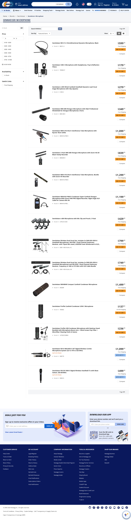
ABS (106, 460)
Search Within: (36, 29)
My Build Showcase (33, 475)
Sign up (50, 426)
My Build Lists (32, 472)
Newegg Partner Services (86, 463)
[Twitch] (118, 507)
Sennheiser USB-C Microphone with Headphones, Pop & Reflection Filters (75, 66)
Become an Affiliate (84, 466)
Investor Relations (59, 457)
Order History (32, 460)
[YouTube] (114, 507)
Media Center (58, 460)
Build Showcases (84, 493)
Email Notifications (33, 478)
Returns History (32, 463)
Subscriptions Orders (34, 481)
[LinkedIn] (106, 507)
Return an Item (7, 460)
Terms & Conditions (8, 511)
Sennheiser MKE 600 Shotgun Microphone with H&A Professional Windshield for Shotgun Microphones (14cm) (75, 110)
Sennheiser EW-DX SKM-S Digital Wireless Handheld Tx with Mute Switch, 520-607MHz (75, 371)
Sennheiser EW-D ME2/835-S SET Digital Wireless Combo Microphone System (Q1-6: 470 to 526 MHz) (72, 349)
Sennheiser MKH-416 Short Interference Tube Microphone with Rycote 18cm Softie (74, 132)
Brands (12, 16)
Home (5, 16)
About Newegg (58, 454)
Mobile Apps (82, 481)
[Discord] (122, 507)
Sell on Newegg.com (85, 457)
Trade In (81, 500)
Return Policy (6, 463)
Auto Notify (120, 355)
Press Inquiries (58, 469)
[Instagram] (102, 507)
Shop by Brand (83, 475)
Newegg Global (109, 457)
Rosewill (107, 463)
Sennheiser (21, 16)
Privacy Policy (19, 511)
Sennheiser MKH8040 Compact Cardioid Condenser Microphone (74, 284)
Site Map (81, 472)
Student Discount (84, 487)
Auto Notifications (33, 484)
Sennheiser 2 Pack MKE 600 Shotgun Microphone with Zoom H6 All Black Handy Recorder (75, 153)
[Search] (68, 4)
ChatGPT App (83, 484)
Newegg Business (110, 454)
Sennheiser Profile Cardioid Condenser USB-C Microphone (72, 306)
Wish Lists (31, 469)
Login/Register (32, 454)
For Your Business (84, 460)
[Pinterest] (110, 507)
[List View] (119, 33)
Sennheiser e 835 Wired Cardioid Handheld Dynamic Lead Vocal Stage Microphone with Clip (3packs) (74, 88)
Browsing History (33, 457)
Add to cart (120, 49)
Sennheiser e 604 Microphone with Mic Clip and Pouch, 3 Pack (74, 218)
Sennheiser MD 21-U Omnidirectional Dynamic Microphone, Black (75, 43)
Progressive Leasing (85, 497)
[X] (98, 507)
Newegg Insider (58, 475)
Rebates (81, 478)
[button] (22, 4)
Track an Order (7, 457)
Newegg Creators (84, 469)
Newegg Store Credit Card (86, 490)
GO (60, 29)
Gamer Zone (57, 466)
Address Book (32, 466)
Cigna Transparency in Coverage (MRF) (14, 515)
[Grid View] (123, 33)
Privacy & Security (8, 466)
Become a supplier (84, 454)
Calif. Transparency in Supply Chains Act (45, 511)
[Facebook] (94, 507)
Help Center (6, 454)
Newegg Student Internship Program (64, 463)
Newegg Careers (58, 472)
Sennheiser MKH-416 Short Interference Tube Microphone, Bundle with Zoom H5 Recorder (75, 175)
